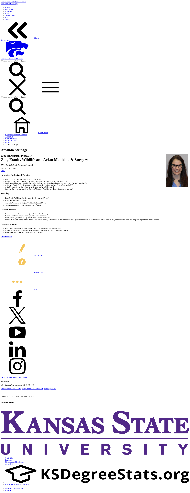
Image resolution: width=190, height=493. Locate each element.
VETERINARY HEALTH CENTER (14, 377)
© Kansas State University (14, 488)
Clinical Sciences (11, 139)
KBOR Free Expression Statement (17, 484)
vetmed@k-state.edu (8, 398)
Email (3, 171)
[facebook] (17, 306)
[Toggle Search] (17, 78)
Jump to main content (8, 2)
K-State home (43, 133)
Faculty (7, 143)
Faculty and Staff (11, 141)
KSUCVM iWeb (7, 406)
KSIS (7, 13)
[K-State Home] (17, 57)
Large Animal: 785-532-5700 (32, 389)
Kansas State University (9, 4)
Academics (9, 137)
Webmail (8, 19)
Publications (6, 236)
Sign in (36, 38)
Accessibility (9, 464)
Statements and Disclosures (14, 462)
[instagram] (17, 374)
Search (23, 61)
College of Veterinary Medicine (12, 59)
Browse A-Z (5, 40)
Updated (8, 490)
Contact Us (9, 458)
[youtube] (17, 340)
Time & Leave (10, 15)
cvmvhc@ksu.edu (50, 389)
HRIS (7, 17)
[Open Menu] (34, 95)
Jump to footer (21, 2)
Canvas (7, 7)
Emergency (9, 460)
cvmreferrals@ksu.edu (22, 402)
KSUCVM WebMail (8, 408)
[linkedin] (17, 357)
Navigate (8, 11)
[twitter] (17, 323)
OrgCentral (9, 9)
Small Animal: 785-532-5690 (11, 389)
